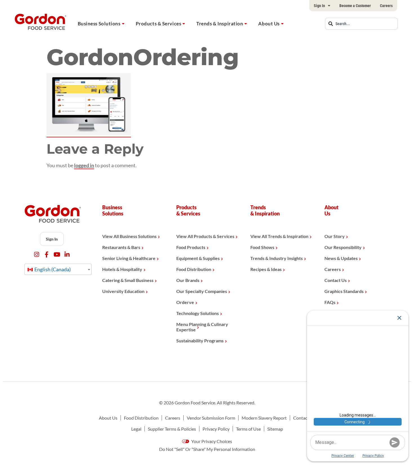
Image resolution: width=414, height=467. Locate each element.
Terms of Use (248, 428)
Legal (136, 428)
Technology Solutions (197, 313)
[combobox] (361, 24)
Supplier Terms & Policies (172, 428)
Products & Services (158, 24)
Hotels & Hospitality (122, 269)
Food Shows (262, 247)
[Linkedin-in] (67, 254)
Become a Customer (355, 5)
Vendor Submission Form (211, 417)
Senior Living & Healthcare (128, 258)
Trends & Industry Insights (276, 258)
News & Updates (341, 258)
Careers (386, 5)
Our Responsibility (343, 247)
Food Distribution (193, 269)
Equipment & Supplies (198, 258)
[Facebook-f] (47, 254)
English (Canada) (52, 269)
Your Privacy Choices (211, 441)
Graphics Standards (344, 291)
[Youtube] (57, 254)
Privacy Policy (216, 428)
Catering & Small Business (127, 280)
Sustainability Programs (200, 340)
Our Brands (187, 280)
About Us (268, 24)
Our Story (334, 236)
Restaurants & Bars (121, 247)
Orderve (185, 302)
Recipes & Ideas (266, 269)
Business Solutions (99, 24)
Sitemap (275, 428)
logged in (84, 165)
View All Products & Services (205, 236)
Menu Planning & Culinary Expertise (202, 326)
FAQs (329, 302)
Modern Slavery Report (264, 417)
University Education (123, 291)
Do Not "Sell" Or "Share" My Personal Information (207, 449)
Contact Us (335, 280)
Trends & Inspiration (219, 24)
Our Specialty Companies (201, 291)
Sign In (319, 5)
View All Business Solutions (129, 236)
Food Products (190, 247)
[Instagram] (36, 254)
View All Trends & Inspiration (279, 236)
